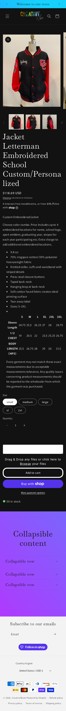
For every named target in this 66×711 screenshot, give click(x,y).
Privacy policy (15, 703)
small (10, 402)
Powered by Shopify (36, 697)
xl (8, 410)
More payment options (33, 492)
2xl (20, 410)
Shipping (7, 197)
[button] (7, 16)
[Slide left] (4, 123)
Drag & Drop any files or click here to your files (33, 461)
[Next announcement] (59, 4)
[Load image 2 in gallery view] (32, 121)
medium (28, 402)
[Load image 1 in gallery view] (16, 121)
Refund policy (56, 697)
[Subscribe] (55, 634)
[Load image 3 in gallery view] (49, 121)
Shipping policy (53, 703)
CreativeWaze (19, 697)
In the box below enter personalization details (29, 439)
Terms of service (34, 703)
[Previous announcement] (7, 4)
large (45, 402)
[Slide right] (62, 123)
